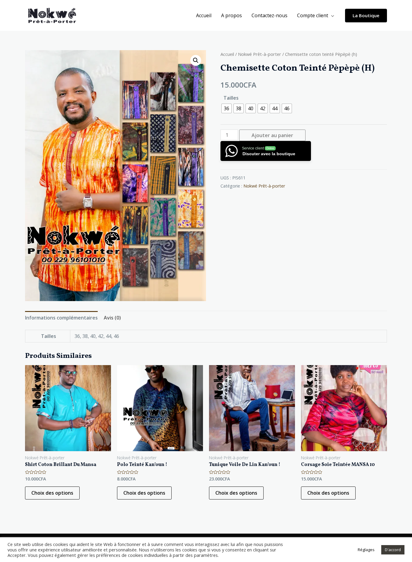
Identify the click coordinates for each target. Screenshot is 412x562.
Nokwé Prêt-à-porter (259, 54)
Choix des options (52, 493)
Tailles (231, 98)
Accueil (203, 15)
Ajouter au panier (272, 135)
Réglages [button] (366, 549)
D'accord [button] (393, 549)
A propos (231, 15)
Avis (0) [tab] (112, 317)
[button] (195, 60)
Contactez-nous (269, 15)
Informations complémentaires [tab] (61, 317)
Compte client (312, 15)
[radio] (226, 108)
